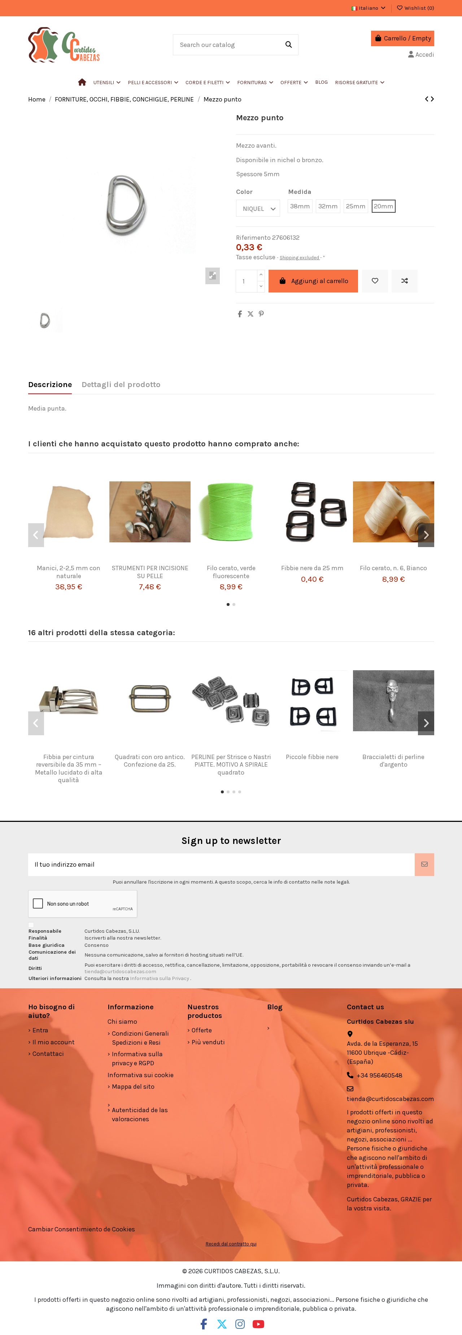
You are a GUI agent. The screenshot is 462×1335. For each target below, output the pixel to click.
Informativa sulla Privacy (160, 978)
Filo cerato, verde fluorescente (231, 572)
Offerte (202, 1030)
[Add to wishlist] (375, 281)
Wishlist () (418, 8)
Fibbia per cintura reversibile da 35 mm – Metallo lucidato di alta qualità (69, 768)
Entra (40, 1030)
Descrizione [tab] (50, 384)
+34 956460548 (379, 1075)
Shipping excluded (300, 257)
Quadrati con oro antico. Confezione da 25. (150, 761)
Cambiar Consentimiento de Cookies (81, 1229)
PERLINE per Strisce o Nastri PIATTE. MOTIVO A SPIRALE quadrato (231, 764)
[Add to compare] (405, 281)
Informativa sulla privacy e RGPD (137, 1058)
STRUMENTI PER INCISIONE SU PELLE (150, 572)
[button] (153, 82)
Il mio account (53, 1042)
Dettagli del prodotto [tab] (121, 384)
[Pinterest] (261, 314)
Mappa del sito (133, 1087)
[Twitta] (250, 314)
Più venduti (208, 1042)
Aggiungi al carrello (319, 281)
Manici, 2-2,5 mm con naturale (68, 572)
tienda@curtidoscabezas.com (120, 971)
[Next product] (432, 99)
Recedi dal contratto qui (231, 1244)
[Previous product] (427, 99)
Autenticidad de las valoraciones (140, 1114)
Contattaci (48, 1054)
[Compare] (65, 561)
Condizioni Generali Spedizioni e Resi (140, 1038)
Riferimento (253, 238)
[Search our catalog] (288, 44)
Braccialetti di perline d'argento (393, 761)
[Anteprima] (79, 561)
